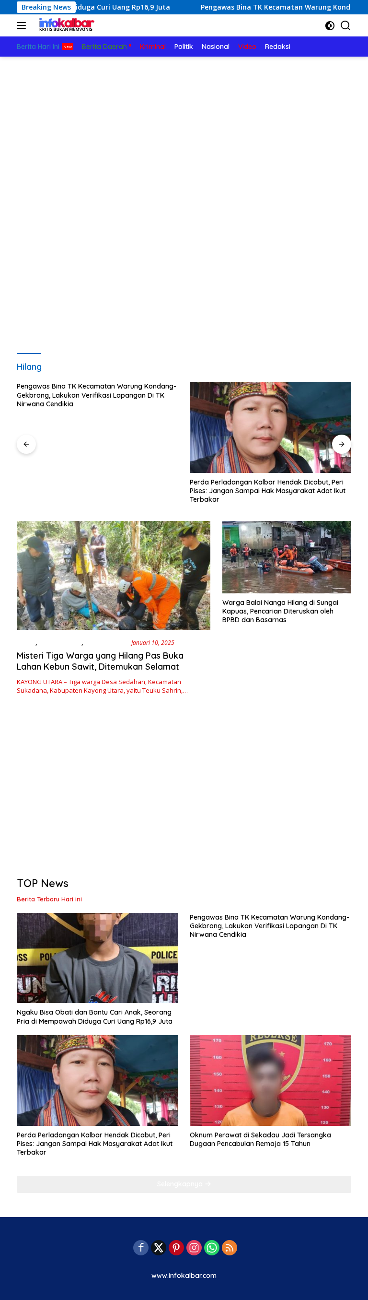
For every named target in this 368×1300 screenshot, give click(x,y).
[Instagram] (194, 1248)
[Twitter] (158, 1248)
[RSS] (229, 1248)
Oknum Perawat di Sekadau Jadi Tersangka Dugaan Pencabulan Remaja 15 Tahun (260, 1139)
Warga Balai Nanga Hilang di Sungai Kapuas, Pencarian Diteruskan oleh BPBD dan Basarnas (280, 611)
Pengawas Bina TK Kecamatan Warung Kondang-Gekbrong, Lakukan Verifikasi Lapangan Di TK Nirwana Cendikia (96, 395)
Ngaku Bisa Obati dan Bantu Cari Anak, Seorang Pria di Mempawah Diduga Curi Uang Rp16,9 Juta (94, 1016)
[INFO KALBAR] (64, 25)
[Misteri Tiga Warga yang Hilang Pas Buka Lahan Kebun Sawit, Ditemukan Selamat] (113, 575)
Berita (26, 642)
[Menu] (23, 25)
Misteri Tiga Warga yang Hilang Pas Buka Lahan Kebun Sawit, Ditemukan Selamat (100, 661)
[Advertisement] (184, 128)
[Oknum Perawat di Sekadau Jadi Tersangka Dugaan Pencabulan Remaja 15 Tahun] (270, 1080)
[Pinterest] (176, 1248)
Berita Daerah (60, 642)
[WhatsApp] (211, 1248)
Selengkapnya (181, 1184)
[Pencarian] (345, 26)
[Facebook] (141, 1248)
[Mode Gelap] (329, 26)
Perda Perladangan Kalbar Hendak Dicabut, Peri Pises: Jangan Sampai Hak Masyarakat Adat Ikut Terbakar (267, 491)
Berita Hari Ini (106, 642)
